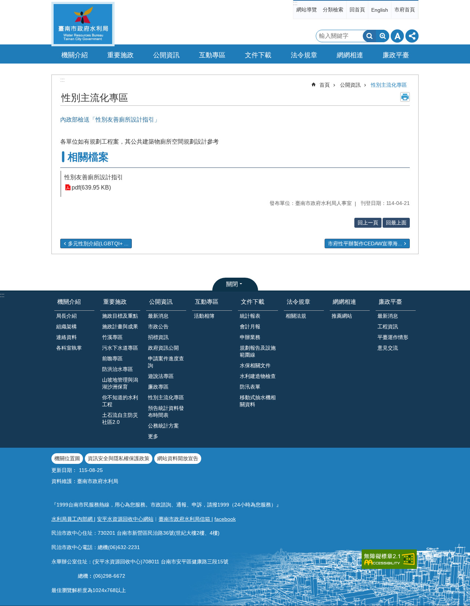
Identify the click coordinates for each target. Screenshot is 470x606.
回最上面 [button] (396, 223)
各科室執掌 (69, 348)
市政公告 (158, 326)
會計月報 (250, 326)
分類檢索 (333, 9)
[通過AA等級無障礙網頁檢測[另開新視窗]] (389, 559)
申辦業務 (250, 337)
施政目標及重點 (120, 316)
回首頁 (357, 9)
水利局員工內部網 (72, 519)
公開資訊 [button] (166, 55)
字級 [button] (397, 36)
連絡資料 (66, 337)
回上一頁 (368, 223)
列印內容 (405, 97)
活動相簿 (204, 316)
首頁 (324, 85)
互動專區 (206, 302)
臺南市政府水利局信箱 (185, 519)
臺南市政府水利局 (83, 24)
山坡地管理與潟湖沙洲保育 (120, 383)
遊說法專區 (161, 376)
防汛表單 (250, 387)
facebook (225, 519)
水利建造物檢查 (258, 376)
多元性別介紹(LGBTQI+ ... (98, 243)
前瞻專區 (112, 358)
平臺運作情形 (392, 337)
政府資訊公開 (163, 348)
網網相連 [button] (350, 55)
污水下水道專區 (120, 348)
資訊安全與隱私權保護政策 (118, 458)
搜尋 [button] (369, 36)
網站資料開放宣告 (177, 458)
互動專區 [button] (212, 55)
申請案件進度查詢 (166, 362)
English (379, 10)
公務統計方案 (163, 426)
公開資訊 (350, 85)
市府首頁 (404, 9)
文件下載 (252, 302)
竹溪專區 (112, 337)
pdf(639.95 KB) (91, 187)
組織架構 (66, 326)
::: (295, 3)
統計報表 (250, 316)
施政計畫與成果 (120, 326)
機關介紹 (69, 302)
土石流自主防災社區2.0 (120, 418)
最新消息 (158, 316)
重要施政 (115, 302)
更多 (153, 436)
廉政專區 (158, 387)
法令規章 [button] (304, 55)
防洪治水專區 (117, 369)
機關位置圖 (67, 458)
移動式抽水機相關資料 (258, 400)
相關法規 (296, 316)
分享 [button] (412, 36)
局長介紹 (66, 316)
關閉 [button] (232, 284)
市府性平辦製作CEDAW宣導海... (365, 243)
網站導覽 (306, 9)
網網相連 (344, 302)
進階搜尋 (382, 36)
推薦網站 (342, 316)
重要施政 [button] (120, 55)
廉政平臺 (390, 302)
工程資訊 (387, 326)
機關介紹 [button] (74, 55)
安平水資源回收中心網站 (125, 519)
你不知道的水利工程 (120, 400)
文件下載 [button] (258, 55)
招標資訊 (158, 337)
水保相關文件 (255, 365)
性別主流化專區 (389, 85)
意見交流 (387, 348)
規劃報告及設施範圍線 (258, 351)
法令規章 (298, 302)
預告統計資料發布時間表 (166, 411)
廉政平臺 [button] (396, 55)
